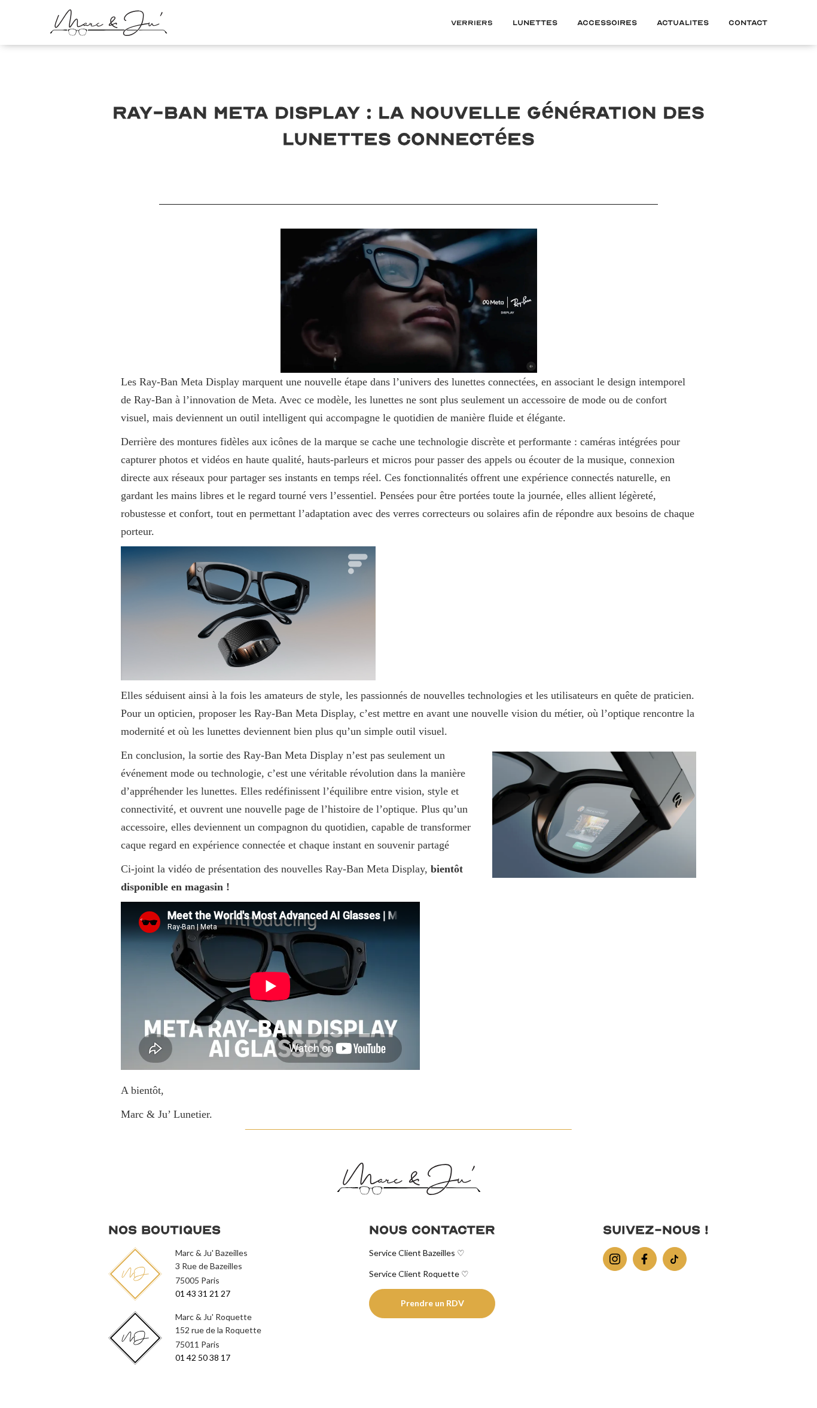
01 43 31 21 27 (202, 1293)
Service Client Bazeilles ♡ (417, 1253)
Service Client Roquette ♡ (419, 1274)
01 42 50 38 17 (202, 1357)
